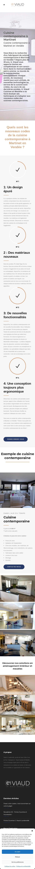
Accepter (17, 851)
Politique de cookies (10, 866)
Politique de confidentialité (23, 866)
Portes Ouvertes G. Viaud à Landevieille (16, 820)
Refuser (17, 857)
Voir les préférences (17, 862)
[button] (32, 831)
